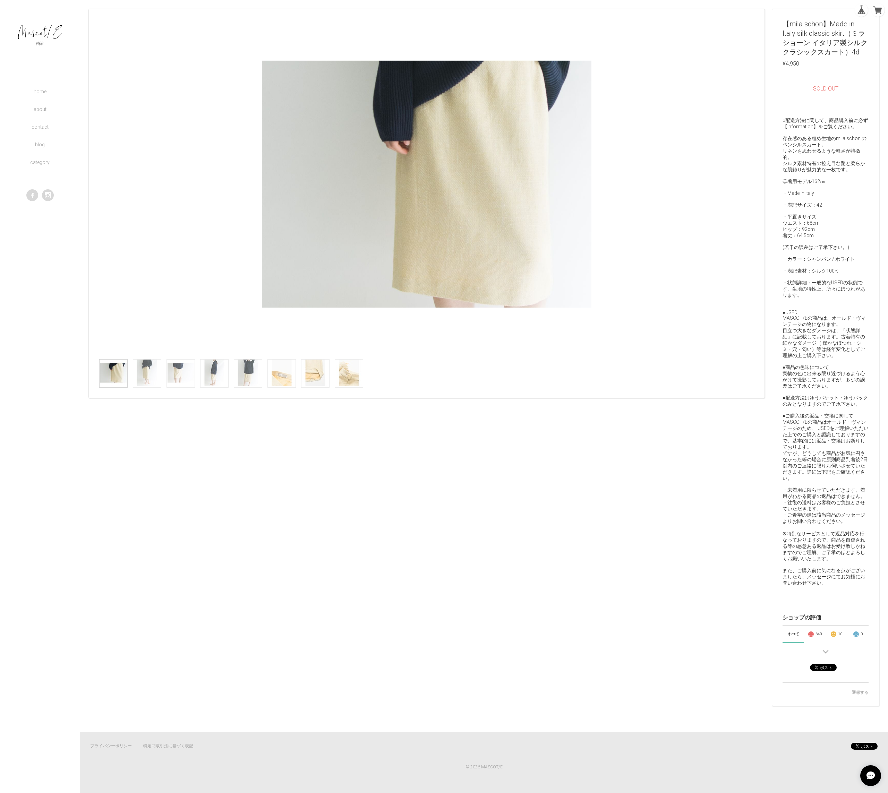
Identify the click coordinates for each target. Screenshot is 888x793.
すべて (793, 634)
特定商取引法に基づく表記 (168, 745)
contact (40, 127)
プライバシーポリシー (111, 745)
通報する (860, 692)
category (40, 162)
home (40, 91)
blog (40, 144)
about (40, 109)
